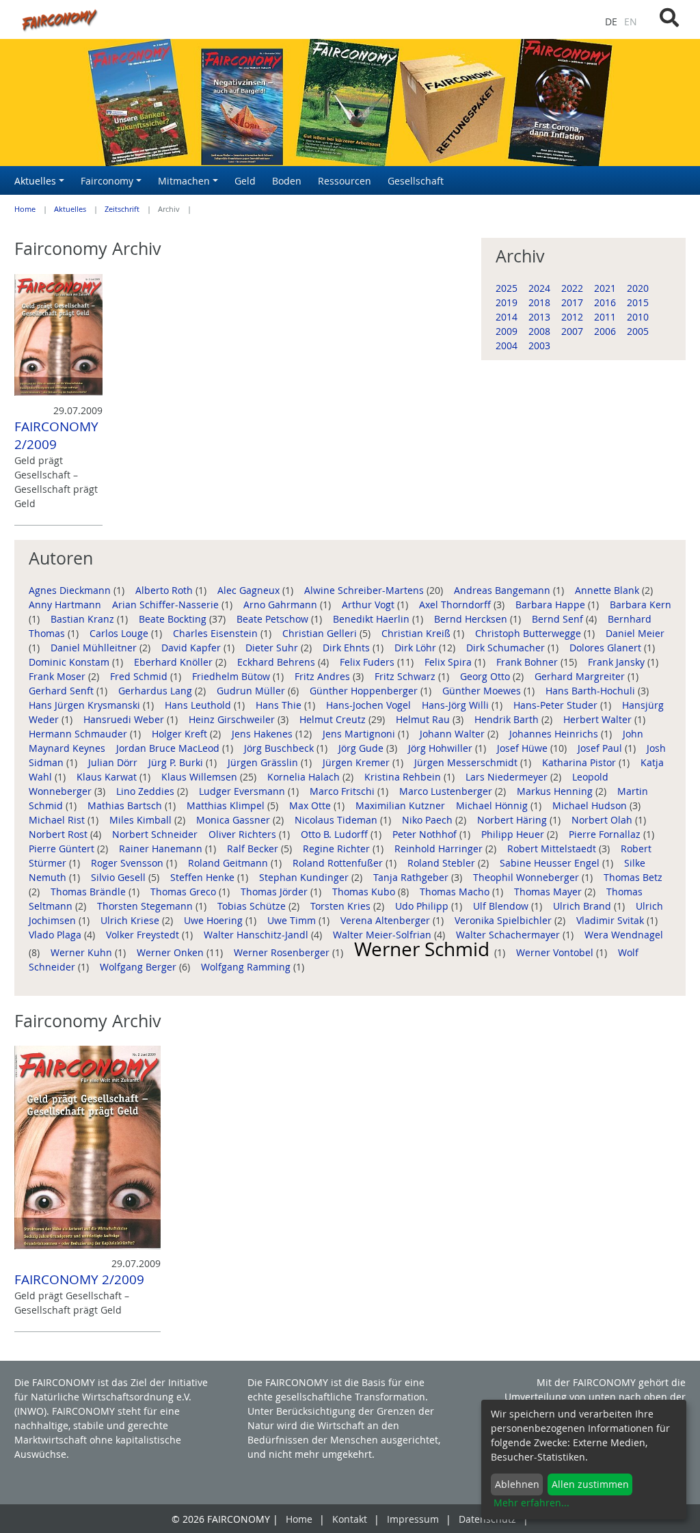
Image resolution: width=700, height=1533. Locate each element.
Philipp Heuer (514, 834)
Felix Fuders (368, 661)
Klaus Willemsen (200, 776)
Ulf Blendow (502, 905)
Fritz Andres (324, 676)
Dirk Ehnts (348, 647)
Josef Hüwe (523, 748)
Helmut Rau (424, 719)
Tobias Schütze (252, 905)
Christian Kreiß (417, 633)
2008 (539, 331)
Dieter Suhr (273, 647)
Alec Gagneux (249, 590)
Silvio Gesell (119, 877)
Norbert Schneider (156, 834)
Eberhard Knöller (174, 661)
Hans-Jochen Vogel (370, 704)
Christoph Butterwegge (529, 633)
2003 (539, 345)
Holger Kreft (181, 733)
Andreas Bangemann (503, 590)
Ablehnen (517, 1484)
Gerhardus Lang (156, 690)
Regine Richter (338, 848)
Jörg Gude (362, 748)
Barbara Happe (551, 604)
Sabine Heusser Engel (551, 862)
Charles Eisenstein (216, 633)
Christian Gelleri (321, 633)
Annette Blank (608, 590)
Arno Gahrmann (281, 604)
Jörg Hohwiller (441, 748)
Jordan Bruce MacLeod (169, 748)
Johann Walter (453, 733)
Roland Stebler (442, 862)
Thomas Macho (456, 891)
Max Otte (311, 805)
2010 (638, 316)
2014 (506, 316)
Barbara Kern (640, 604)
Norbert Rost (59, 834)
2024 (539, 288)
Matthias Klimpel (227, 805)
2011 (605, 316)
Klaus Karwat (108, 776)
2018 (539, 302)
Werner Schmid (424, 949)
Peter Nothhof (425, 834)
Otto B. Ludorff (336, 834)
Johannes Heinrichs (555, 733)
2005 (638, 331)
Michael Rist (58, 819)
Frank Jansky (617, 661)
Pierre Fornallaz (606, 834)
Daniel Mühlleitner (95, 647)
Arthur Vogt (369, 604)
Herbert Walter (598, 719)
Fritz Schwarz (406, 676)
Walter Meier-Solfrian (383, 934)
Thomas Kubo (365, 891)
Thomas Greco (184, 891)
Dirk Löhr (416, 647)
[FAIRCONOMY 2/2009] (58, 335)
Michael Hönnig (493, 805)
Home (25, 209)
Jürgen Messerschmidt (467, 762)
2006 (605, 331)
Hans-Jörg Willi (457, 704)
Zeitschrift (122, 209)
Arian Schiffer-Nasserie (166, 604)
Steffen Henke (203, 877)
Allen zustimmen (590, 1484)
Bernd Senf (559, 618)
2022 (572, 288)
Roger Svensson (128, 862)
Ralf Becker (254, 848)
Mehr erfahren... (531, 1502)
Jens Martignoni (360, 733)
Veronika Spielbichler (504, 920)
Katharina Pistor (580, 762)
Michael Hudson (591, 805)
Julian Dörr (114, 762)
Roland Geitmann (229, 862)
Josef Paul (601, 748)
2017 (572, 302)
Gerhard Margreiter (581, 676)
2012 (572, 316)
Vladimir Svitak (611, 920)
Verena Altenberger (386, 920)
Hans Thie (280, 704)
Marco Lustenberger (447, 791)
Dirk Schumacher (507, 647)
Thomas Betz (633, 877)
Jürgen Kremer (357, 762)
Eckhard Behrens (277, 661)
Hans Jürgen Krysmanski (86, 704)
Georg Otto (486, 676)
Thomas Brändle (90, 891)
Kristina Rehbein (404, 776)
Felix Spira (449, 661)
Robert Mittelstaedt (553, 848)
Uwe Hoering (214, 920)
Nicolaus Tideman (337, 819)
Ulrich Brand (583, 905)
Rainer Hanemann (162, 848)
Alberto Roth (165, 590)
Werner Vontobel (556, 952)
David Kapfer (192, 647)
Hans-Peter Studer (556, 704)
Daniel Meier (635, 633)
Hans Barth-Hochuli (592, 690)
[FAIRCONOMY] (233, 19)
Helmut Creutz (333, 719)
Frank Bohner (528, 661)
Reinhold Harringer (439, 848)
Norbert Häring (513, 819)
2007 (572, 331)
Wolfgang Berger (139, 966)
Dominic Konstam (70, 661)
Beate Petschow (274, 618)
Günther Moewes (483, 690)
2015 (638, 302)
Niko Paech (428, 819)
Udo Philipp (423, 905)
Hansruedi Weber (125, 719)
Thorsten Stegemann (146, 905)
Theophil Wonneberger (527, 877)
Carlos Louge (120, 633)
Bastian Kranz (84, 618)
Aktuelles (70, 209)
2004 (506, 345)
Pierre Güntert (63, 848)
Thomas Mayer (549, 891)
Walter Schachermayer (509, 934)
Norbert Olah (603, 819)
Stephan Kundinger (305, 877)
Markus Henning (556, 791)
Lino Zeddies (146, 791)
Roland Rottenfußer (339, 862)
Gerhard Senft (62, 690)
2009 (506, 331)
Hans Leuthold (199, 704)
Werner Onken (171, 952)
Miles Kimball (141, 819)
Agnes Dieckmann (71, 590)
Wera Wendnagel (623, 934)
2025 (506, 288)
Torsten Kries (341, 905)
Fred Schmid (140, 676)
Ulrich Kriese (131, 920)
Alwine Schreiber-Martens (365, 590)
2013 (539, 316)
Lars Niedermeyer (508, 776)
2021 (605, 288)
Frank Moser (58, 676)
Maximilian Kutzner (401, 805)
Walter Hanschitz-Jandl (257, 934)
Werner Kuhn (83, 952)
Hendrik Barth (507, 719)
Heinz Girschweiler (233, 719)
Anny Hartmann (66, 604)
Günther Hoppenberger (365, 690)
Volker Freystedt (144, 934)
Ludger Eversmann (243, 791)
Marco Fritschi (343, 791)
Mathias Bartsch (126, 805)
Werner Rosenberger (283, 952)
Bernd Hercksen (472, 618)
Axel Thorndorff (456, 604)
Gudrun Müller (252, 690)
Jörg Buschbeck (280, 748)
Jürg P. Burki (177, 762)
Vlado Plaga (56, 934)
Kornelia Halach (304, 776)
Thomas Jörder (275, 891)
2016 (605, 302)
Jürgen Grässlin (264, 762)
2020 (638, 288)
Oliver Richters (243, 834)
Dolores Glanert (606, 647)
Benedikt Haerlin (372, 618)
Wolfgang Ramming (247, 966)
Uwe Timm (293, 920)
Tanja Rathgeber (412, 877)
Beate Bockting (174, 618)
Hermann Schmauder (79, 733)
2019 (506, 302)
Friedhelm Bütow (232, 676)
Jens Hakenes (263, 733)
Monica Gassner (234, 819)
